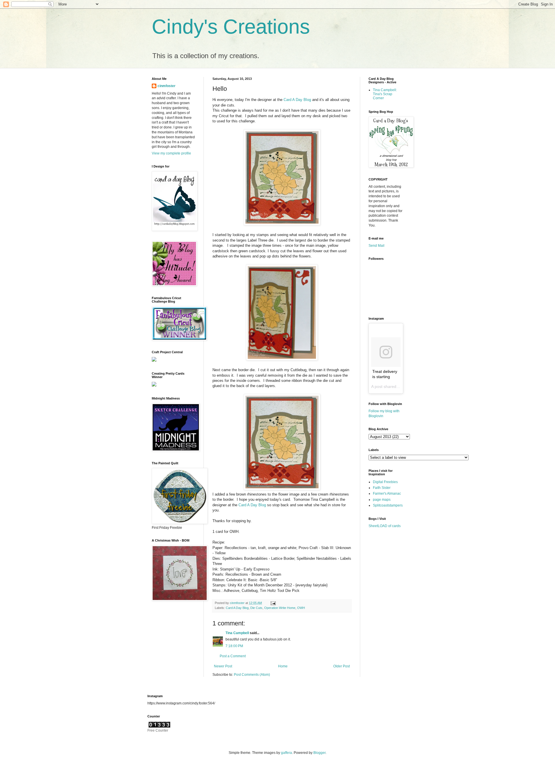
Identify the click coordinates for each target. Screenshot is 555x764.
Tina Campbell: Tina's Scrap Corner (385, 94)
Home (283, 666)
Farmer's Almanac (387, 493)
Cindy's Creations (231, 26)
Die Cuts (256, 608)
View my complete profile (171, 153)
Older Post (341, 666)
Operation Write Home (279, 608)
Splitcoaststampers (388, 505)
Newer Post (223, 666)
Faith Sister (382, 488)
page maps (382, 500)
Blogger (319, 753)
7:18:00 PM (234, 646)
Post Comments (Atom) (252, 675)
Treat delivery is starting (384, 374)
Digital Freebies (385, 482)
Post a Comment (233, 656)
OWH (301, 608)
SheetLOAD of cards (385, 526)
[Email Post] (272, 603)
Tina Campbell (237, 633)
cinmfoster (166, 86)
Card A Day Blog (296, 99)
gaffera (286, 753)
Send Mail (376, 246)
